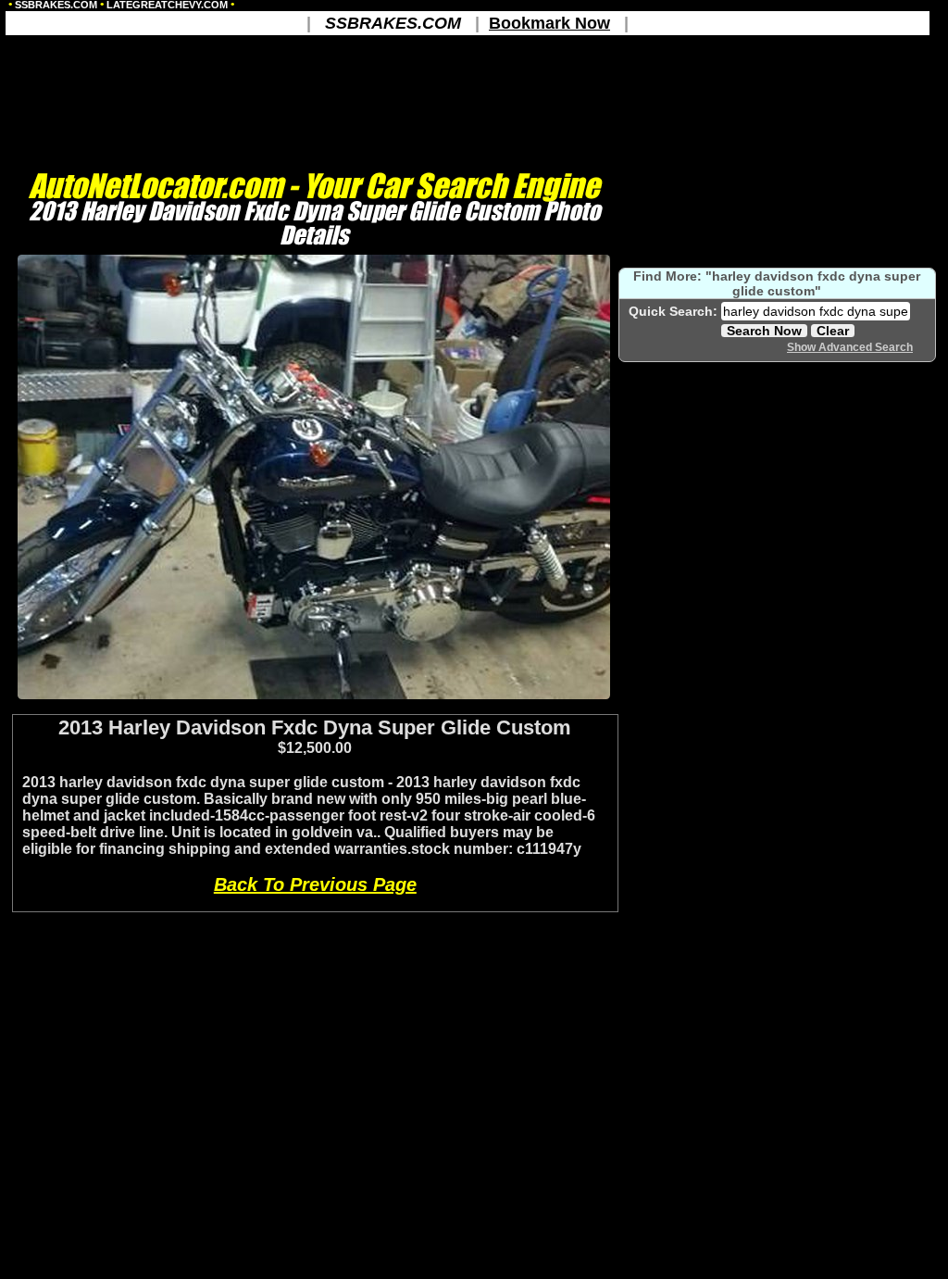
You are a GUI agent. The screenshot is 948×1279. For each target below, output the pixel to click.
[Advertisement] (313, 707)
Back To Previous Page (315, 884)
